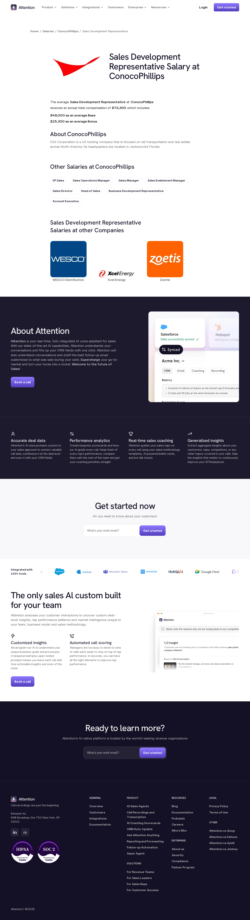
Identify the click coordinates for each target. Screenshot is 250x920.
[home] (23, 7)
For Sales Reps (137, 884)
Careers (177, 824)
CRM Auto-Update (140, 829)
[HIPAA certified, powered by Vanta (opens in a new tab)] (22, 851)
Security (178, 855)
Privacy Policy (218, 806)
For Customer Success (143, 890)
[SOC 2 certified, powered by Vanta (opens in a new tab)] (49, 851)
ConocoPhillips (68, 31)
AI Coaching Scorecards (144, 823)
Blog (175, 806)
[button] (49, 7)
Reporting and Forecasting (145, 841)
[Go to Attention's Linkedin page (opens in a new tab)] (15, 832)
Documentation (100, 824)
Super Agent (136, 853)
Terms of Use (218, 812)
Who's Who (179, 830)
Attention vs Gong (222, 830)
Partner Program (183, 867)
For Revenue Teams (140, 872)
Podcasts (178, 818)
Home (34, 31)
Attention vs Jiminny (223, 849)
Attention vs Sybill (221, 843)
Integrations (98, 818)
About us (178, 849)
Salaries (48, 31)
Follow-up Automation (142, 847)
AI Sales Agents (138, 806)
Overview (96, 806)
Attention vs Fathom (223, 837)
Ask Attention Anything (143, 835)
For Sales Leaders (139, 878)
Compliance (180, 861)
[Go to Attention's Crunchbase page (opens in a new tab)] (25, 832)
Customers (116, 7)
